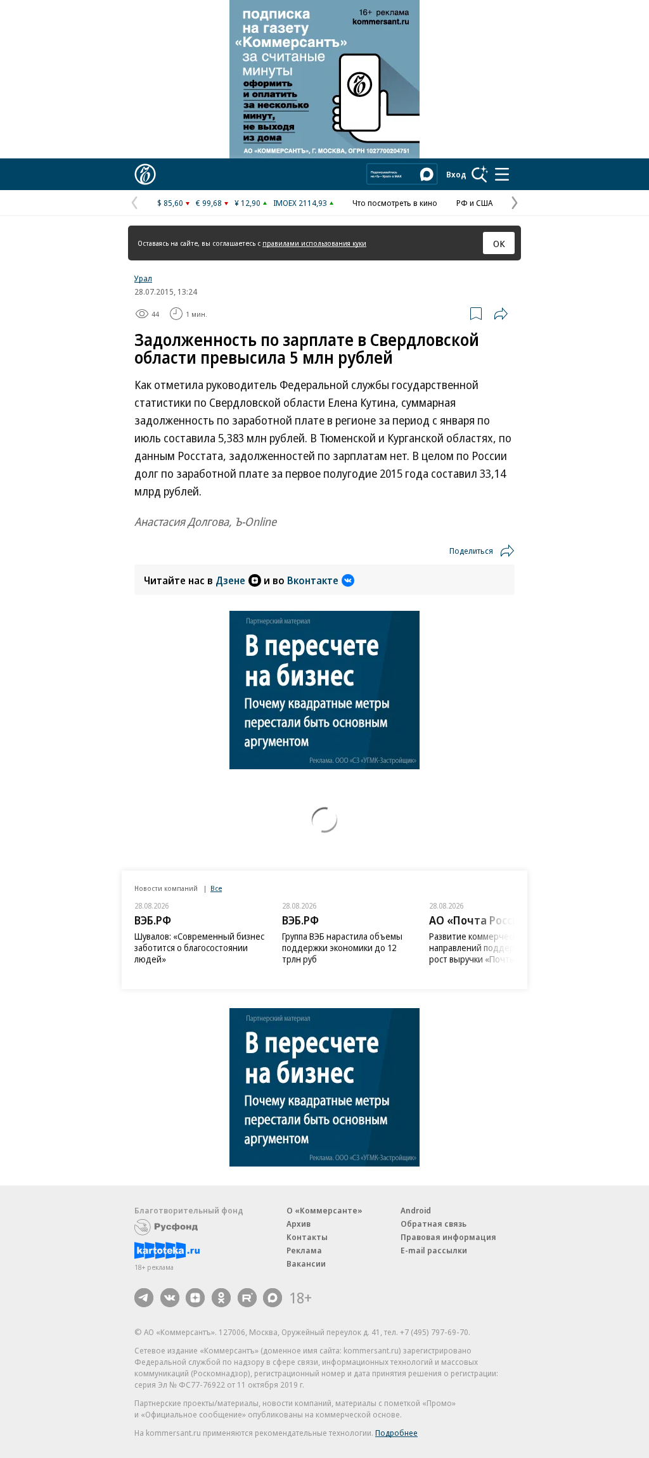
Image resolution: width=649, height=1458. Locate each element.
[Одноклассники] (221, 1297)
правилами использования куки (314, 243)
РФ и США (474, 202)
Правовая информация (448, 1237)
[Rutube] (247, 1297)
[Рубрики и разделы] (501, 174)
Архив (298, 1223)
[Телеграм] (143, 1297)
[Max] (272, 1297)
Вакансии (306, 1263)
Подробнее (396, 1432)
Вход (456, 174)
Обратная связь (433, 1223)
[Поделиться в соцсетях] (500, 313)
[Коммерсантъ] (145, 174)
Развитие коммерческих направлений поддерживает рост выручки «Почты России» (489, 947)
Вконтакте (312, 580)
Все (216, 888)
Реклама (304, 1250)
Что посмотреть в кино (394, 202)
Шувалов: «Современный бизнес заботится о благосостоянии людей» (199, 947)
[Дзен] (195, 1297)
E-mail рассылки (434, 1250)
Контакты (307, 1237)
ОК (499, 243)
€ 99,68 (209, 202)
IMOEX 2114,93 (300, 202)
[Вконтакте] (169, 1297)
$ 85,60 (170, 202)
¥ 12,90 (247, 202)
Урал (143, 278)
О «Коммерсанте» (324, 1210)
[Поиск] (479, 174)
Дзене (230, 580)
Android (416, 1210)
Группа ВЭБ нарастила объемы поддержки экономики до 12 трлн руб (342, 947)
